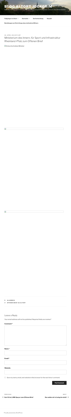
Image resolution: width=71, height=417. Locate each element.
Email (6, 358)
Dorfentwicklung (38, 18)
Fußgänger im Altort (10, 18)
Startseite (25, 18)
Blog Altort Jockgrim (28, 6)
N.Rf (19, 35)
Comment (8, 324)
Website (7, 368)
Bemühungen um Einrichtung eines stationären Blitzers (21, 23)
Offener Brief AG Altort (16, 302)
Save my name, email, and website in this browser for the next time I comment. (33, 377)
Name (7, 349)
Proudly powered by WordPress (13, 413)
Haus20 (49, 18)
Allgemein (11, 300)
